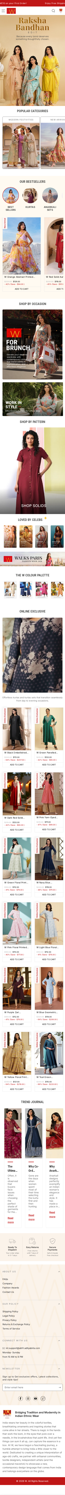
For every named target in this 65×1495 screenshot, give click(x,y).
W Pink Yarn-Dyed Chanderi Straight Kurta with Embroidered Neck (46, 817)
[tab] (10, 199)
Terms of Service (11, 1328)
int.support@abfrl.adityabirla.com (23, 1348)
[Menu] (3, 11)
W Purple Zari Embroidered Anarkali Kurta (16, 1012)
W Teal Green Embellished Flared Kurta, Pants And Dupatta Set (46, 1077)
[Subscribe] (60, 1387)
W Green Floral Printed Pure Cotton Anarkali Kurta (16, 882)
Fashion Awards (10, 1287)
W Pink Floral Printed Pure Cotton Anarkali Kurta (15, 947)
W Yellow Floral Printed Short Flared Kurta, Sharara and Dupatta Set (16, 1077)
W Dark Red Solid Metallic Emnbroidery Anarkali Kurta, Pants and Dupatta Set (15, 818)
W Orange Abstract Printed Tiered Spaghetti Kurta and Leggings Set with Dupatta (19, 277)
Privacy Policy (9, 1320)
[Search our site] (53, 11)
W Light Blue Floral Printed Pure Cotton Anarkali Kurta (47, 947)
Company (7, 1283)
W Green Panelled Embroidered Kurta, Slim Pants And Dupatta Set (48, 752)
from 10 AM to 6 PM (12, 1357)
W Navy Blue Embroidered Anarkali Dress (48, 882)
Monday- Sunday (11, 1352)
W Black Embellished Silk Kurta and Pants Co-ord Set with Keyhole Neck (15, 752)
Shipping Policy (10, 1311)
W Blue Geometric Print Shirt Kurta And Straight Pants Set (47, 1012)
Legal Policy (8, 1316)
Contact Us (8, 1292)
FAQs (5, 1279)
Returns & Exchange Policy (16, 1324)
